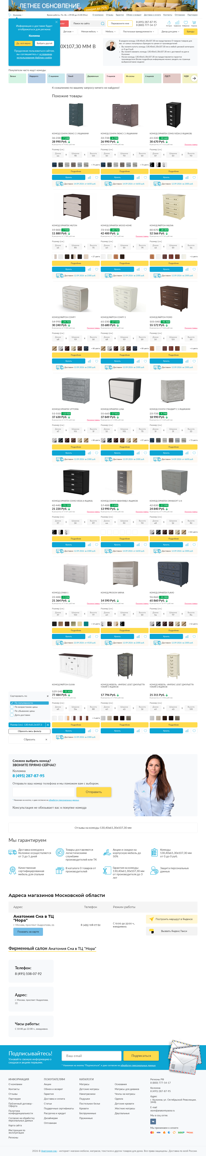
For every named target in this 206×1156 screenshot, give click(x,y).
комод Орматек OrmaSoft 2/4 (166, 501)
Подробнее (76, 171)
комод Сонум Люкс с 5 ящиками (70, 134)
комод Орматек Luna (112, 409)
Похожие (191, 144)
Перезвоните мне (120, 23)
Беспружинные (87, 1113)
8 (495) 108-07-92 (90, 925)
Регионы (13, 1137)
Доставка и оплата (152, 15)
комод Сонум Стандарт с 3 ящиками (170, 409)
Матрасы (84, 1084)
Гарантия (120, 15)
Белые (13, 76)
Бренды (190, 32)
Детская (67, 32)
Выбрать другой (44, 43)
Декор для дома (170, 32)
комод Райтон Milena (161, 225)
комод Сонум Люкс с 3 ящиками (119, 134)
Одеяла (119, 1099)
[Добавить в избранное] (96, 177)
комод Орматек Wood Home (116, 225)
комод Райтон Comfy (63, 317)
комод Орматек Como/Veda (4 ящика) (72, 501)
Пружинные (86, 1118)
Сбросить (29, 739)
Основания (121, 1084)
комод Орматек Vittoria (65, 409)
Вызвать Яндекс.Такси (174, 931)
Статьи (48, 1104)
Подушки (84, 1099)
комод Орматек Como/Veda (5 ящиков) (171, 134)
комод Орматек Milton (64, 225)
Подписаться (141, 1055)
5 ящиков (111, 76)
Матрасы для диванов (127, 1089)
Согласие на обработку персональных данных (22, 1119)
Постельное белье (89, 1104)
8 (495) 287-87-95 (146, 22)
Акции (47, 1084)
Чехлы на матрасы (125, 1094)
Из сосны (130, 76)
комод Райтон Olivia (63, 685)
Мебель (110, 32)
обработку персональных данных (64, 800)
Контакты (167, 15)
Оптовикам (180, 15)
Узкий (70, 76)
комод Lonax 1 (60, 593)
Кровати (84, 1108)
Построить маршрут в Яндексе (174, 919)
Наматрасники (87, 1094)
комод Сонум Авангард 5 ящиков (119, 501)
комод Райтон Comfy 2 (113, 317)
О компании (98, 15)
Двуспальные (122, 1113)
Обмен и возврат (133, 15)
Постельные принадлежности (137, 32)
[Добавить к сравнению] (89, 177)
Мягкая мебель (88, 32)
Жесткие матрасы (125, 1108)
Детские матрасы (89, 1089)
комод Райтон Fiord (161, 317)
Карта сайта (15, 1125)
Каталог (60, 23)
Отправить (94, 792)
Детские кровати (124, 1104)
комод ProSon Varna (112, 593)
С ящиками (54, 76)
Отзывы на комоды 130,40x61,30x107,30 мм (103, 827)
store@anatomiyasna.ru (162, 1110)
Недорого (33, 76)
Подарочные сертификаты (59, 1108)
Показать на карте (28, 931)
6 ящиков (149, 76)
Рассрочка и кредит (55, 1113)
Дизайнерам (51, 1118)
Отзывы (109, 15)
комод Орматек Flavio (162, 593)
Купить (69, 177)
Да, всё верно (23, 43)
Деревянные (92, 76)
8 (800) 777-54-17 (146, 25)
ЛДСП (167, 76)
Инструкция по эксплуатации (17, 1131)
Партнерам (192, 15)
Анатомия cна (49, 1151)
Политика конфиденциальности (21, 1112)
